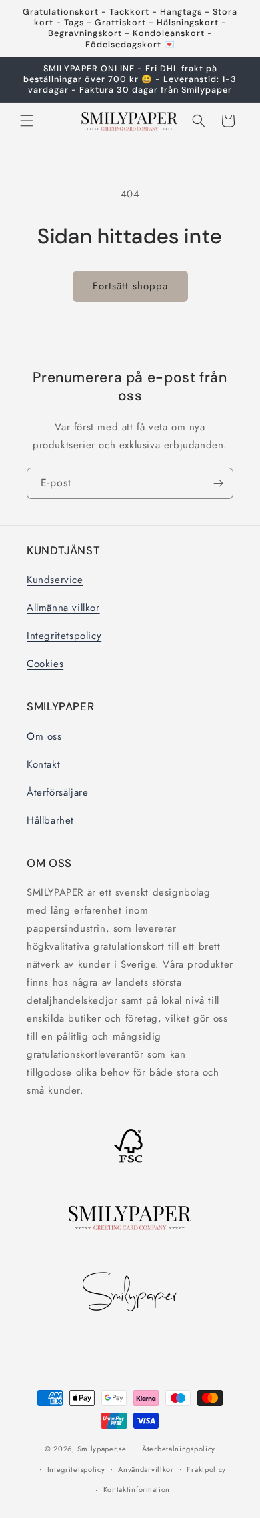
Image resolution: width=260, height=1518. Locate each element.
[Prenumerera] (218, 483)
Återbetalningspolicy (178, 1448)
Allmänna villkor (63, 607)
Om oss (44, 736)
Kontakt (43, 764)
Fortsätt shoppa (130, 286)
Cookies (45, 663)
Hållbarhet (50, 820)
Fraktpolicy (206, 1469)
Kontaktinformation (137, 1489)
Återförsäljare (57, 792)
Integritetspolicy (64, 635)
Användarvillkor (146, 1469)
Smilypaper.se (102, 1448)
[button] (26, 120)
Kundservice (55, 579)
